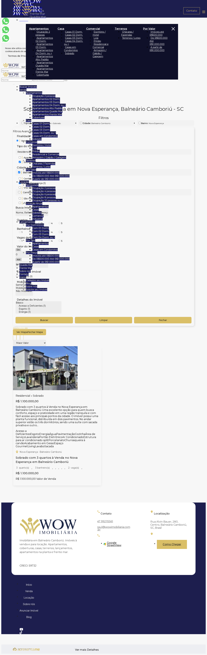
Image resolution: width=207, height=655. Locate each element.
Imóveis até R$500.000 (157, 33)
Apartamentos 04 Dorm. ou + (44, 52)
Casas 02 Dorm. (74, 34)
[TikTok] (103, 632)
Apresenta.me (22, 648)
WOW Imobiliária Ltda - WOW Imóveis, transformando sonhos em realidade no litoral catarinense (27, 7)
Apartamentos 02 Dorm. (44, 40)
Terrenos (121, 28)
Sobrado (69, 53)
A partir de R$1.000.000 (157, 49)
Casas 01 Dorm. (73, 31)
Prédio (97, 41)
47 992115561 (105, 521)
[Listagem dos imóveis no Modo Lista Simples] (22, 337)
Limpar (103, 320)
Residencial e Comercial (101, 46)
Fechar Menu (173, 51)
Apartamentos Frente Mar (44, 70)
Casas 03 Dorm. (74, 38)
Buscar (44, 320)
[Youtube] (103, 629)
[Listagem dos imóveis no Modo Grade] (14, 337)
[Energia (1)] (38, 312)
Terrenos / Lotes (131, 38)
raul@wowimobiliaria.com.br (113, 528)
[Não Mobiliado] (24, 291)
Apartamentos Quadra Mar (44, 64)
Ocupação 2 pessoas (43, 33)
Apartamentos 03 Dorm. (44, 46)
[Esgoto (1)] (38, 308)
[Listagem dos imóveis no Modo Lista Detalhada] (18, 337)
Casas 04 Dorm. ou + (73, 43)
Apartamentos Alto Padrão (44, 58)
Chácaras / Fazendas (127, 33)
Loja (96, 38)
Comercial (93, 28)
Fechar (163, 320)
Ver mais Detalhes (87, 650)
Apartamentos (39, 28)
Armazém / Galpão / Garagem (99, 53)
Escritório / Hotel (99, 33)
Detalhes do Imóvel (30, 299)
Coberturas (43, 74)
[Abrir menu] (14, 83)
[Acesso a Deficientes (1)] (38, 305)
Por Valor (149, 28)
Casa (61, 28)
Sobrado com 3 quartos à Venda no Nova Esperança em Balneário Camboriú (47, 460)
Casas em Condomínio (71, 49)
